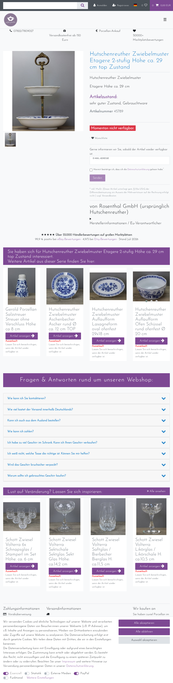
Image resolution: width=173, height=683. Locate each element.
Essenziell (16, 673)
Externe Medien (61, 673)
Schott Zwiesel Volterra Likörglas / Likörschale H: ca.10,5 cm (149, 549)
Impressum (68, 661)
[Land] (135, 5)
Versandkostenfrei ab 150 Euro (65, 38)
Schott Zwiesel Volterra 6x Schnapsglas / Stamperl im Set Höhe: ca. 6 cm (20, 549)
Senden (97, 178)
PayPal (84, 673)
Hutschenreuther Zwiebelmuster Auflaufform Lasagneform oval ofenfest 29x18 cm (107, 321)
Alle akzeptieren (144, 623)
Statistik (36, 673)
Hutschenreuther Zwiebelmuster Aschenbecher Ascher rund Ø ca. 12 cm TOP (64, 319)
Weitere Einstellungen (40, 677)
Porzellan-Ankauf (109, 31)
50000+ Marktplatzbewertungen (148, 38)
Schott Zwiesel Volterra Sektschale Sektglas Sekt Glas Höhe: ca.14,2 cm (62, 552)
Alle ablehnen (144, 631)
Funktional (16, 677)
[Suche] (82, 5)
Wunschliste (100, 138)
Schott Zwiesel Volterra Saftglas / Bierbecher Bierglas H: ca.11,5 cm (105, 552)
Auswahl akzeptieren (144, 640)
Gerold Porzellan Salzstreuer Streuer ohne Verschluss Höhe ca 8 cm (21, 319)
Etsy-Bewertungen (106, 239)
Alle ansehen (157, 491)
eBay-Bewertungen (69, 239)
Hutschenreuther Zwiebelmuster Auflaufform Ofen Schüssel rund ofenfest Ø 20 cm (150, 321)
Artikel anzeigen (20, 336)
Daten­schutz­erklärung (79, 666)
